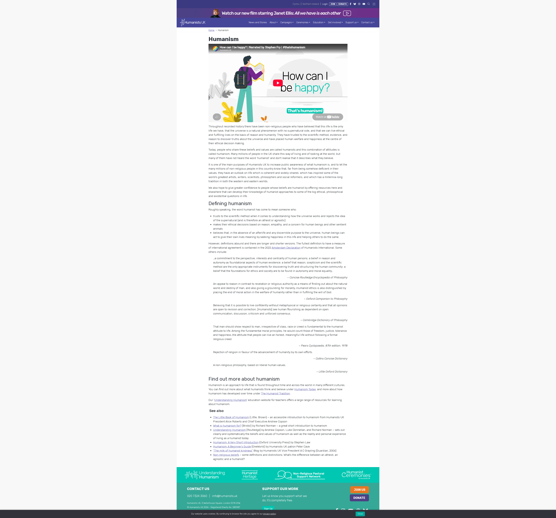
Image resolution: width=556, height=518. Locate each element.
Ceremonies (302, 22)
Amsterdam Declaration (286, 247)
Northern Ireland (311, 4)
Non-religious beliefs (226, 454)
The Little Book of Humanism (231, 417)
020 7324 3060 (197, 496)
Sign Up (268, 508)
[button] (368, 4)
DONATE (342, 4)
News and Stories (258, 22)
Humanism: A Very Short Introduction (236, 442)
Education (318, 22)
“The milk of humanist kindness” (233, 450)
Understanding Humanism (230, 400)
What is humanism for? (227, 425)
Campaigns (286, 22)
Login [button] (325, 4)
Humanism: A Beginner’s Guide (232, 446)
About (273, 22)
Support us (351, 22)
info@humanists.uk (224, 496)
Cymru (296, 4)
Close (360, 514)
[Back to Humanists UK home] (192, 22)
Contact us (367, 22)
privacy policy (269, 514)
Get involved (334, 22)
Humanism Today (305, 389)
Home (211, 30)
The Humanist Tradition (275, 393)
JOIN (332, 4)
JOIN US (359, 489)
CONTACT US (198, 489)
